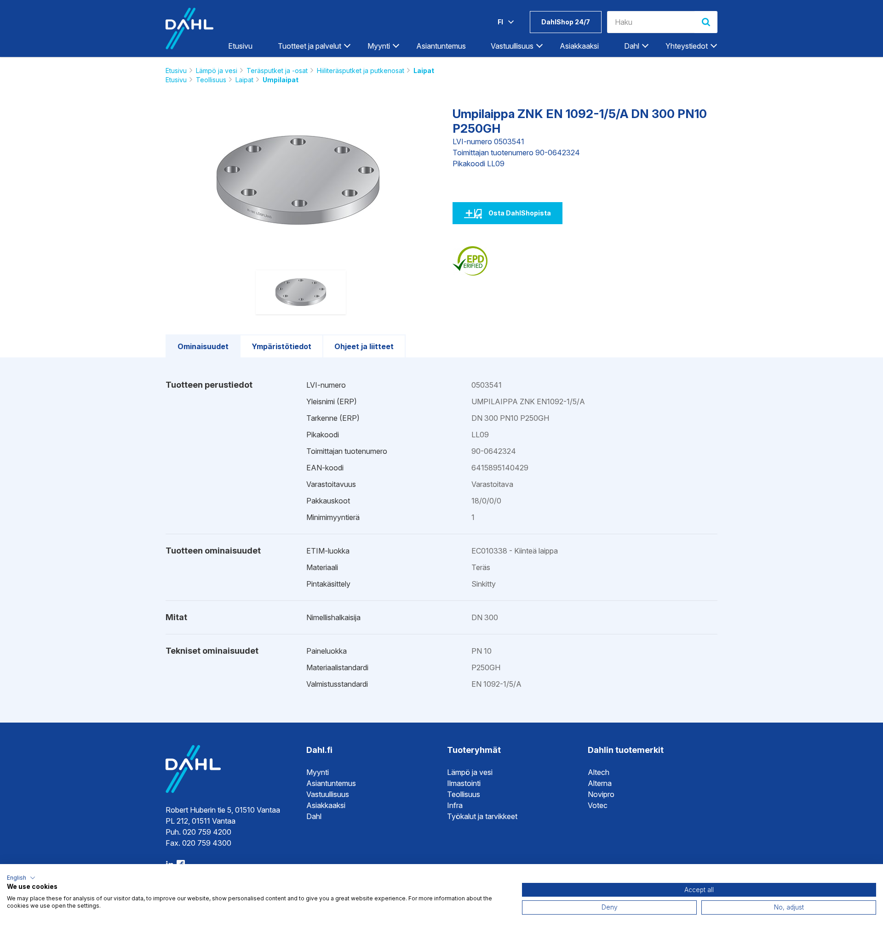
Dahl (313, 816)
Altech (598, 772)
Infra (455, 805)
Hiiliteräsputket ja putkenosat (360, 70)
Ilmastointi (464, 783)
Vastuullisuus (327, 794)
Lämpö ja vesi (216, 70)
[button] (21, 878)
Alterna (600, 783)
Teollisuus (211, 80)
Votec (598, 805)
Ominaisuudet (203, 346)
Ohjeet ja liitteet (364, 346)
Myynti (317, 772)
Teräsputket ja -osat (277, 70)
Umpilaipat (280, 80)
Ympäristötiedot (281, 346)
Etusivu (240, 46)
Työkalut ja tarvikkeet (482, 816)
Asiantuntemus (441, 46)
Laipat (423, 70)
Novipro (601, 794)
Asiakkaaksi (579, 46)
